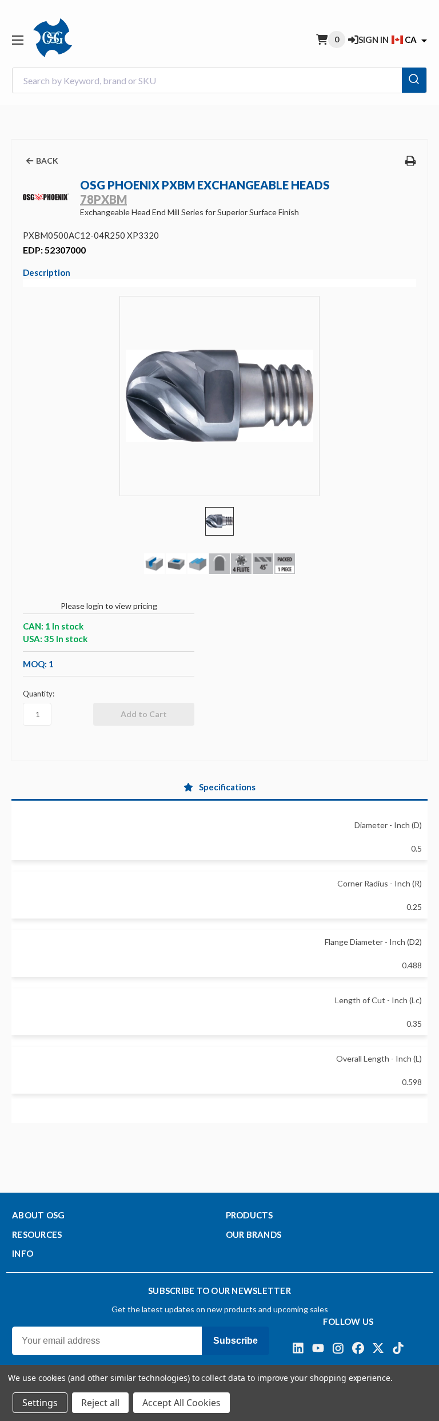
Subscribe (235, 1340)
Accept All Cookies (181, 1402)
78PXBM (103, 199)
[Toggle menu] (17, 40)
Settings (40, 1402)
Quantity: (38, 693)
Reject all (100, 1402)
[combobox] (219, 80)
